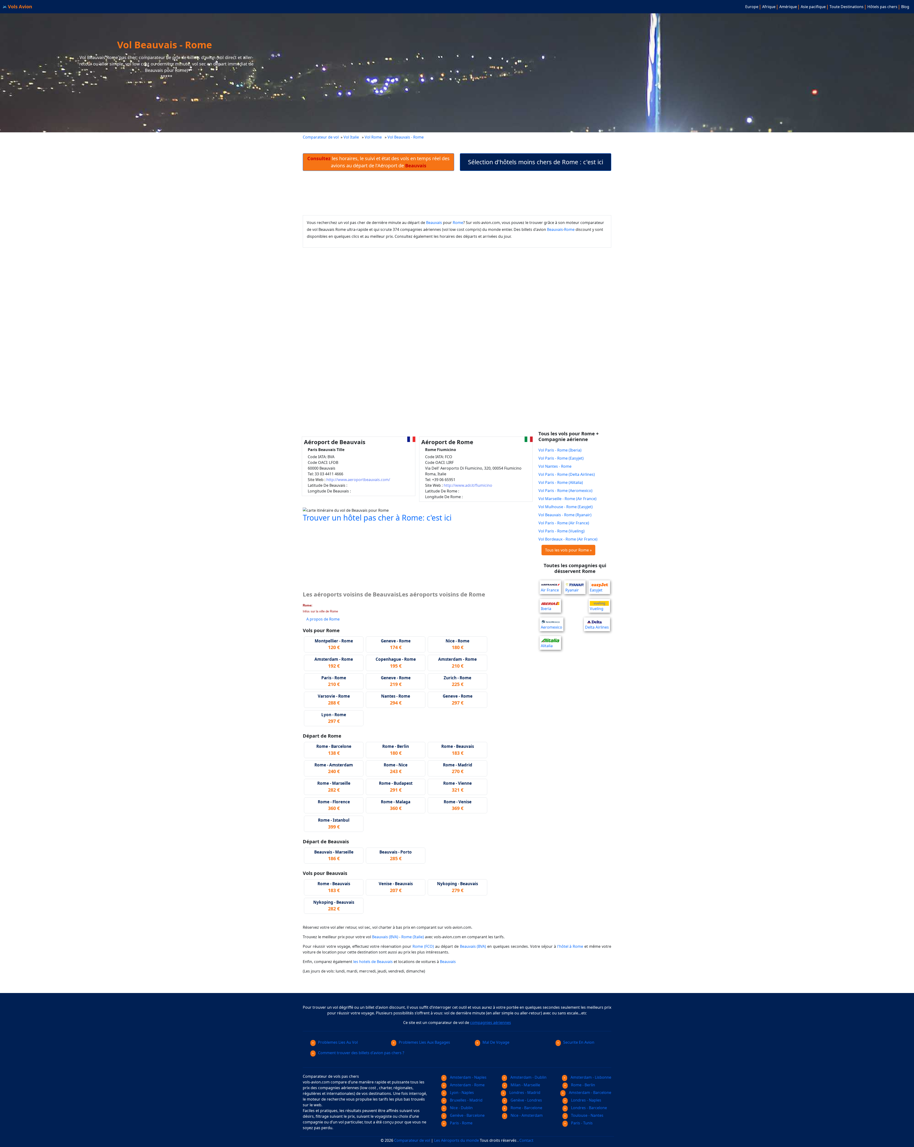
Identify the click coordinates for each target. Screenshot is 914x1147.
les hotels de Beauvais (373, 961)
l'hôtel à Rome (570, 946)
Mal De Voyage (495, 1042)
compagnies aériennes (490, 1022)
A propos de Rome (323, 619)
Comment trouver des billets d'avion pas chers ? (361, 1052)
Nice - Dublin (461, 1107)
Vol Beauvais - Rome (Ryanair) (564, 514)
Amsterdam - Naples (468, 1077)
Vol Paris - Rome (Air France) (563, 523)
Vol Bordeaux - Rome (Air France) (567, 539)
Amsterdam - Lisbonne (590, 1077)
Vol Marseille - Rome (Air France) (567, 498)
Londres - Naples (585, 1100)
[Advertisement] (457, 193)
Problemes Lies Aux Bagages (424, 1042)
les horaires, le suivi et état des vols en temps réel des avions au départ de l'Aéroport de (378, 162)
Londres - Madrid (524, 1092)
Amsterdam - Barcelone (589, 1092)
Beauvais (434, 222)
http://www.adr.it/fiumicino (468, 485)
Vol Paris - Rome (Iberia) (559, 450)
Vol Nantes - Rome (554, 466)
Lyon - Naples (461, 1092)
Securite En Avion (578, 1042)
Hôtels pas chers (882, 6)
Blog (905, 6)
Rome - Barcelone (526, 1107)
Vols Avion (19, 6)
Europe (751, 6)
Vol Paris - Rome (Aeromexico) (565, 490)
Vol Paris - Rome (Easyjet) (561, 458)
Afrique (768, 6)
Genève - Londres (526, 1100)
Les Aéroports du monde (456, 1140)
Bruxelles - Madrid (465, 1100)
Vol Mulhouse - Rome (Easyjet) (565, 506)
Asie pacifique (813, 6)
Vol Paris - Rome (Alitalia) (560, 482)
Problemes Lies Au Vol (338, 1042)
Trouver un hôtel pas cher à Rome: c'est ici (377, 517)
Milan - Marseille (525, 1084)
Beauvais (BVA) (385, 936)
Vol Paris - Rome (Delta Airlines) (566, 474)
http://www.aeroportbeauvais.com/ (358, 479)
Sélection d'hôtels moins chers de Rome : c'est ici (535, 162)
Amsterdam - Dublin (527, 1077)
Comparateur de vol (321, 137)
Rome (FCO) (423, 946)
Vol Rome (373, 137)
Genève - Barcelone (467, 1115)
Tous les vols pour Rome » (568, 550)
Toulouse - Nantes (586, 1115)
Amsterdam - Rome (467, 1084)
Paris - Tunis (581, 1123)
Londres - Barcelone (588, 1107)
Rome (458, 222)
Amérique (788, 6)
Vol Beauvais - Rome (406, 137)
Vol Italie (351, 137)
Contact (526, 1140)
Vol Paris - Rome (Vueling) (561, 531)
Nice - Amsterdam (526, 1115)
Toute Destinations (847, 6)
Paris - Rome (460, 1123)
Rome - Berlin (582, 1084)
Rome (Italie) (412, 936)
